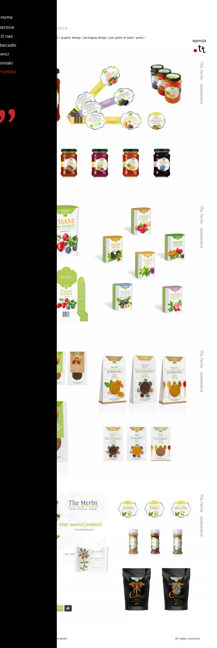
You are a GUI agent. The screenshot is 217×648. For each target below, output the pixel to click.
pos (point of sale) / (122, 37)
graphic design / (71, 37)
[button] (7, 17)
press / (140, 37)
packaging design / (95, 37)
